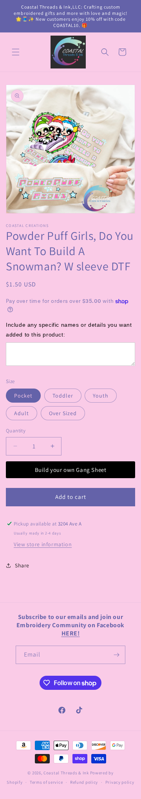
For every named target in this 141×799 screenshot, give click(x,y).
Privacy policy (119, 782)
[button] (15, 52)
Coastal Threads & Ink (66, 773)
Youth (100, 395)
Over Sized (63, 413)
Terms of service (46, 782)
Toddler (62, 395)
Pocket (23, 395)
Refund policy (84, 782)
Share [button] (22, 565)
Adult (21, 413)
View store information (43, 544)
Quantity (15, 430)
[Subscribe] (116, 655)
